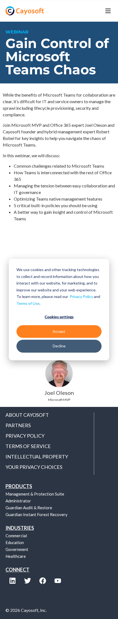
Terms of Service (28, 446)
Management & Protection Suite (34, 493)
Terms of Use (28, 303)
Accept (59, 331)
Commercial (16, 535)
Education (14, 542)
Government (16, 549)
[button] (86, 11)
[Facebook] (42, 581)
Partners (18, 425)
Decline (59, 346)
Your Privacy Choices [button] (33, 467)
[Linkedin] (12, 581)
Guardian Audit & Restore (28, 507)
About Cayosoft (27, 415)
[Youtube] (57, 581)
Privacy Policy (81, 296)
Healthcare (15, 556)
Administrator (18, 500)
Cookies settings (59, 316)
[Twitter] (27, 581)
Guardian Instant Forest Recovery (36, 514)
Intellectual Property (36, 457)
